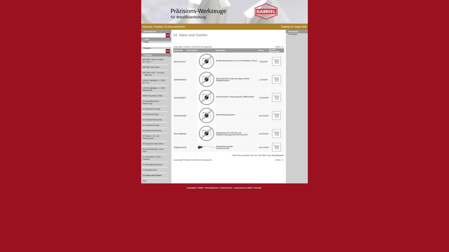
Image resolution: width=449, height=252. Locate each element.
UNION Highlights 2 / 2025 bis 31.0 (154, 81)
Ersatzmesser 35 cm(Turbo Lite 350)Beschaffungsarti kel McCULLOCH (231, 134)
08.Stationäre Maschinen (153, 144)
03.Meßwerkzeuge (151, 114)
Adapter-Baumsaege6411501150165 (224, 147)
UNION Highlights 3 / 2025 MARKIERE (154, 89)
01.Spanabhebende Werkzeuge (151, 102)
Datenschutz (226, 188)
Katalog (158, 27)
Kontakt (257, 188)
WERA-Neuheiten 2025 (152, 96)
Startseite (147, 27)
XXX (144, 181)
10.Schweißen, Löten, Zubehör (152, 158)
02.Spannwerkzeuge (151, 109)
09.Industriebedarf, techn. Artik (153, 150)
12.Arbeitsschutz (150, 170)
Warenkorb (293, 31)
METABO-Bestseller (151, 67)
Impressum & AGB (243, 188)
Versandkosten (278, 155)
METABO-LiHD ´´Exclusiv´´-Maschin (154, 74)
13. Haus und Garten (175, 27)
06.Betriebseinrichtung (152, 131)
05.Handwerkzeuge (151, 125)
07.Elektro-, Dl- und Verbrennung (151, 137)
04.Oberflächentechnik (152, 120)
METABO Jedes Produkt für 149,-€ (153, 60)
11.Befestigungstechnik (152, 164)
